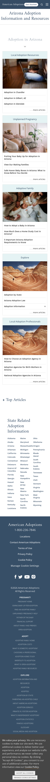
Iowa (10, 497)
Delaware (12, 464)
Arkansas (12, 449)
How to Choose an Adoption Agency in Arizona (22, 360)
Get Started (31, 4)
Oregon (36, 446)
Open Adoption (25, 629)
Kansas (11, 501)
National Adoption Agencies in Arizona (22, 375)
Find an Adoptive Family (25, 609)
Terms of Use (25, 548)
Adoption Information (14, 306)
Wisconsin (37, 501)
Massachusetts (25, 446)
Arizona (11, 446)
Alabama (11, 438)
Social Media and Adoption (25, 731)
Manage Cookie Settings (25, 565)
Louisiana (12, 508)
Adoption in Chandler (14, 92)
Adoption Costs (25, 644)
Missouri (24, 460)
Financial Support (25, 621)
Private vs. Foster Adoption (25, 711)
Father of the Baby (25, 617)
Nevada (23, 472)
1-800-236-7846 (25, 530)
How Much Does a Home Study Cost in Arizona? (22, 232)
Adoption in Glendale (14, 103)
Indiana (11, 493)
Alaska (10, 442)
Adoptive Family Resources (25, 668)
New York (24, 495)
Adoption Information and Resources (25, 681)
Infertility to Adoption (25, 660)
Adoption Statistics (25, 719)
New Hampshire (25, 477)
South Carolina (37, 461)
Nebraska (24, 468)
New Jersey (22, 483)
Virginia (36, 487)
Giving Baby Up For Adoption (25, 605)
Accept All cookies (25, 773)
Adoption (25, 687)
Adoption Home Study (25, 656)
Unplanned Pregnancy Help (25, 613)
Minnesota (24, 453)
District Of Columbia (12, 469)
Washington (37, 491)
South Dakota (36, 467)
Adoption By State (25, 695)
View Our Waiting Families (16, 164)
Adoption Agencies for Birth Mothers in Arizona (23, 368)
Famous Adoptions (25, 723)
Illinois (10, 489)
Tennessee (37, 472)
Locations (25, 536)
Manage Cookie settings (25, 777)
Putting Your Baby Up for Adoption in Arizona (22, 157)
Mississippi (25, 457)
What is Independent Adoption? (25, 715)
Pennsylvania (37, 449)
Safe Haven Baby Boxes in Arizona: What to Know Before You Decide (24, 171)
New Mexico (23, 489)
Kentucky (11, 504)
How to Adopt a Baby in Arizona (19, 225)
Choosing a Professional (25, 652)
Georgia (11, 478)
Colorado (12, 457)
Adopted (25, 691)
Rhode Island (36, 454)
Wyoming (37, 505)
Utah (35, 480)
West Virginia (36, 496)
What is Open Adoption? (25, 664)
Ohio (35, 438)
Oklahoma (37, 442)
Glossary (25, 727)
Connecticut (12, 460)
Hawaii (11, 482)
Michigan (24, 449)
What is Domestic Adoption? (25, 648)
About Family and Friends (25, 625)
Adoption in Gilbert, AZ (15, 98)
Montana (24, 464)
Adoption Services (25, 707)
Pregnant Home (25, 601)
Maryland (24, 442)
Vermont (37, 483)
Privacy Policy (25, 554)
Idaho (10, 486)
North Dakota (23, 506)
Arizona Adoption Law (14, 300)
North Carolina (24, 500)
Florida (11, 474)
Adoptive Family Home (25, 640)
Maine (23, 438)
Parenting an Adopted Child (25, 699)
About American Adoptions (25, 703)
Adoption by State (13, 294)
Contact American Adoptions (25, 542)
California (12, 453)
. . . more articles (37, 110)
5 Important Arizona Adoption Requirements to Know (18, 241)
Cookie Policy (25, 559)
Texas (35, 476)
